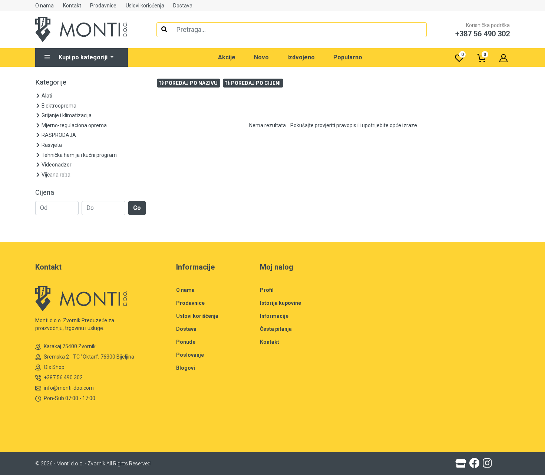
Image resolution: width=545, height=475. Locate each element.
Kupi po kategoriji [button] (84, 57)
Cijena (44, 192)
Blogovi (185, 368)
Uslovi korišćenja (145, 6)
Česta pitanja (276, 329)
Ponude (185, 342)
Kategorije (50, 82)
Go (137, 207)
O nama (44, 6)
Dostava (182, 6)
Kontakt (72, 6)
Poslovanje (190, 355)
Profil (267, 290)
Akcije (226, 57)
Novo (261, 57)
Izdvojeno (301, 57)
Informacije (274, 316)
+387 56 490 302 (63, 377)
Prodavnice (103, 6)
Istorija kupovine (280, 303)
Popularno (347, 57)
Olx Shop (54, 367)
